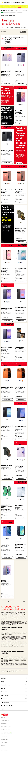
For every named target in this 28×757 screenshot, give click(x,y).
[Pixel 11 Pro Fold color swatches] (7, 144)
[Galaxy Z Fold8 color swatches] (7, 65)
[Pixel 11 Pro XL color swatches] (7, 183)
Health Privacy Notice (5, 729)
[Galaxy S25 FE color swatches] (21, 420)
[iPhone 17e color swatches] (7, 262)
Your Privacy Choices (5, 733)
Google (12, 614)
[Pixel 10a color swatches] (7, 538)
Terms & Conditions (5, 720)
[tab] (2, 27)
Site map (3, 717)
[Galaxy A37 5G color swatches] (21, 301)
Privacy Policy (4, 723)
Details (19, 7)
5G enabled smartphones (10, 621)
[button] (2, 12)
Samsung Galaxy (18, 636)
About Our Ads (4, 739)
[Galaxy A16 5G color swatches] (21, 538)
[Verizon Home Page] (4, 714)
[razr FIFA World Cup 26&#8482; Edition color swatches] (7, 498)
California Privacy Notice (6, 726)
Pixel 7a (14, 639)
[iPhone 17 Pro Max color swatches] (7, 380)
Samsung (7, 614)
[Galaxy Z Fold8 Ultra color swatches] (21, 104)
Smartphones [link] (12, 15)
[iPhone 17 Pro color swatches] (21, 380)
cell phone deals (16, 641)
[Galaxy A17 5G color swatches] (7, 419)
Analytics (3, 745)
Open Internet (4, 742)
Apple (5, 614)
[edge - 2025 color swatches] (7, 459)
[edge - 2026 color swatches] (21, 222)
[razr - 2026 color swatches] (21, 340)
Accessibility (3, 736)
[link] (3, 15)
